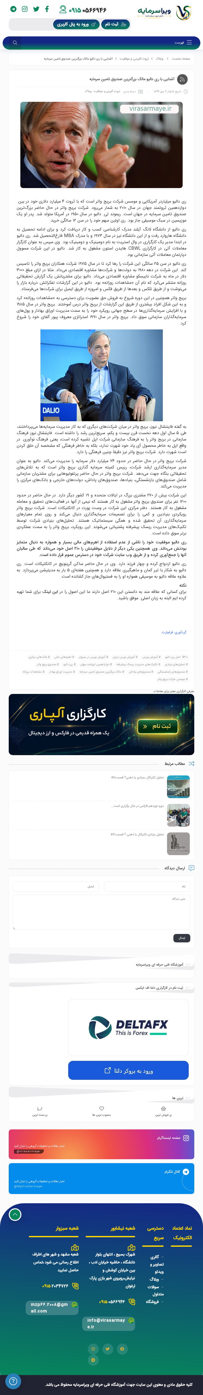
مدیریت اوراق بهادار (60, 672)
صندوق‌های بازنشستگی (171, 672)
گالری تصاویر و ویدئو (156, 1264)
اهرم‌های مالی (62, 657)
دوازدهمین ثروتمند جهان (94, 664)
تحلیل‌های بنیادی (175, 664)
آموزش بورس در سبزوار (92, 657)
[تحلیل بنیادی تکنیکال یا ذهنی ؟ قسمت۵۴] (178, 844)
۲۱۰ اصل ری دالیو (176, 657)
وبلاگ (159, 58)
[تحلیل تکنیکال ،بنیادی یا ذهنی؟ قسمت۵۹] (178, 787)
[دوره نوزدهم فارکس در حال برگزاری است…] (178, 815)
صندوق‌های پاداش (139, 672)
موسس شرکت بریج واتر (171, 679)
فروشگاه (152, 1302)
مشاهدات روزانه (32, 672)
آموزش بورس (150, 657)
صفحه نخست (181, 58)
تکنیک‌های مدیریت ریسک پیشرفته (137, 664)
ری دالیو (68, 664)
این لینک (50, 592)
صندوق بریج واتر (46, 664)
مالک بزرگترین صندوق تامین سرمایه (100, 672)
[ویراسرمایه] (165, 13)
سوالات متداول (155, 1291)
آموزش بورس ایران (124, 657)
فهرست (180, 42)
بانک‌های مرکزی (38, 657)
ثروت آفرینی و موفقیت (134, 58)
